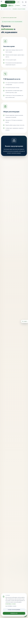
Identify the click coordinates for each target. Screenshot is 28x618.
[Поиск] (22, 2)
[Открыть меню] (25, 2)
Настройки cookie (11, 606)
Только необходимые (14, 609)
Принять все (14, 613)
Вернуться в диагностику (10, 17)
